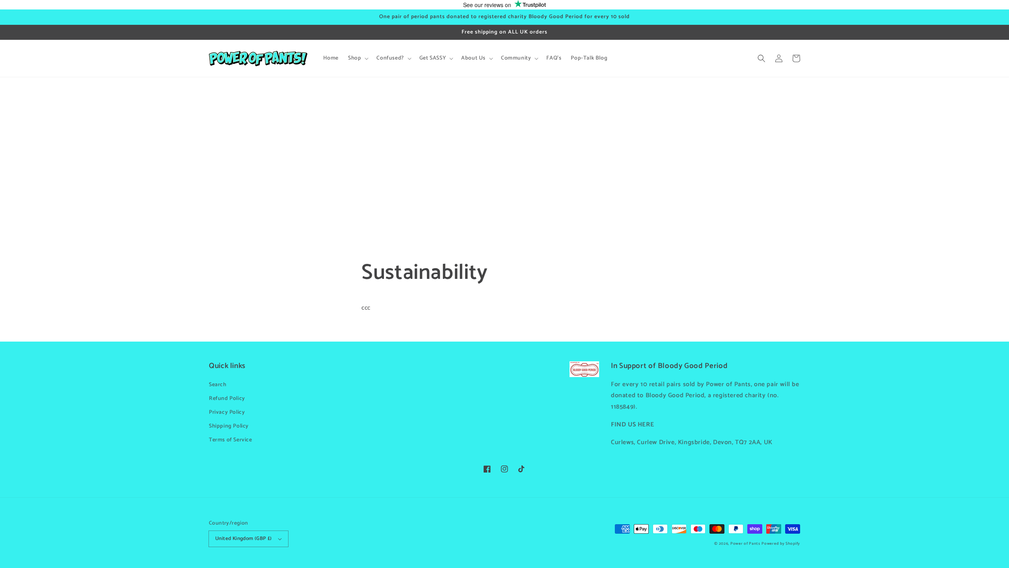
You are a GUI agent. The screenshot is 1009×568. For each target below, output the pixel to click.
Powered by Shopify (780, 543)
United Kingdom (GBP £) (243, 538)
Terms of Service (230, 440)
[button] (761, 58)
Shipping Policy (229, 426)
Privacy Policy (227, 412)
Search (218, 384)
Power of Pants (745, 543)
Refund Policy (227, 398)
